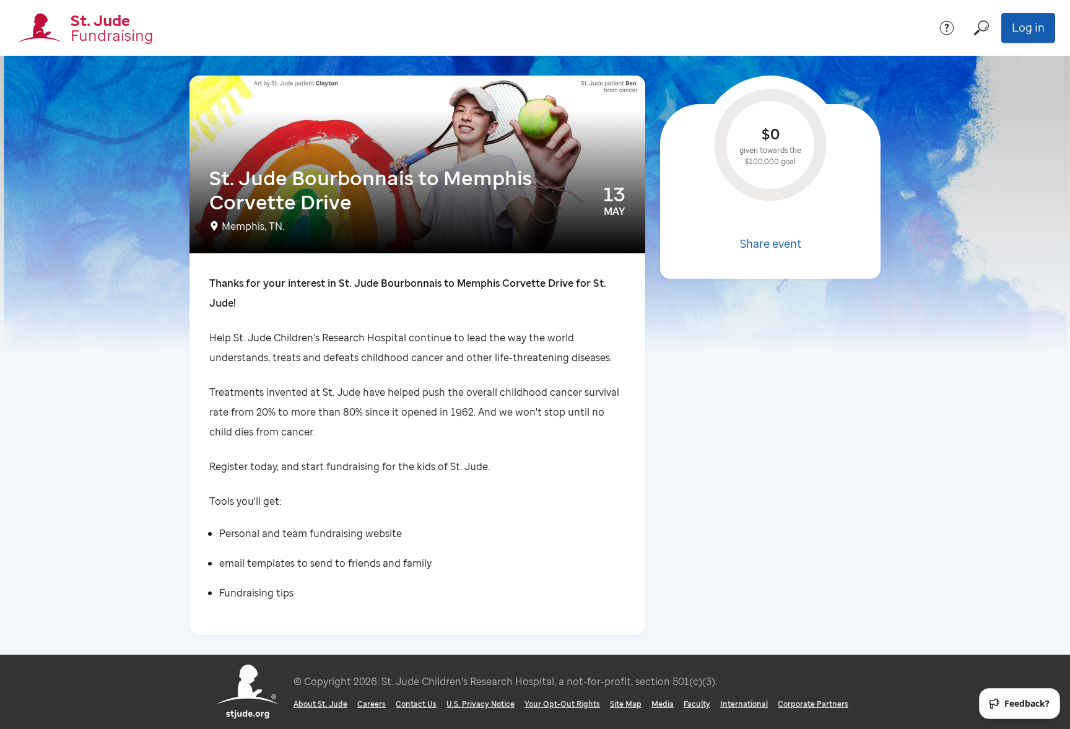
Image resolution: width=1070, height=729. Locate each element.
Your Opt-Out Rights (562, 704)
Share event (770, 243)
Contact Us (416, 704)
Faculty (697, 704)
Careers (371, 704)
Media (662, 704)
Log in (1028, 27)
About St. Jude (320, 704)
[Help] (947, 28)
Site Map (626, 704)
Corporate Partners (813, 704)
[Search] (981, 28)
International (744, 704)
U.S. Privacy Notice (480, 704)
